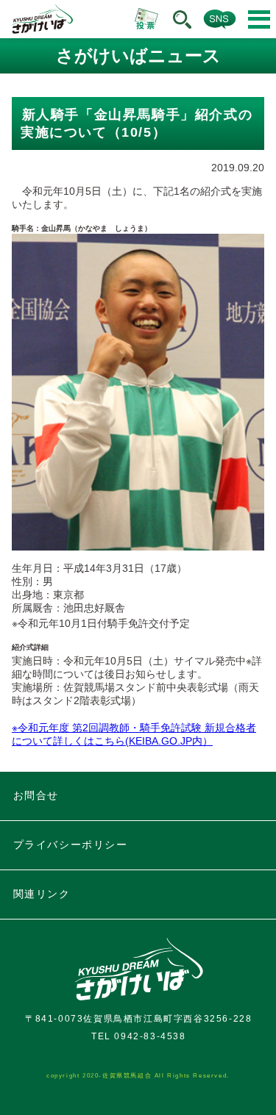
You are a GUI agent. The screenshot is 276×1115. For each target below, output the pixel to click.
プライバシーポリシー (70, 844)
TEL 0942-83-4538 (138, 1036)
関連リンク (42, 894)
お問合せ (36, 795)
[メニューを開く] (259, 19)
